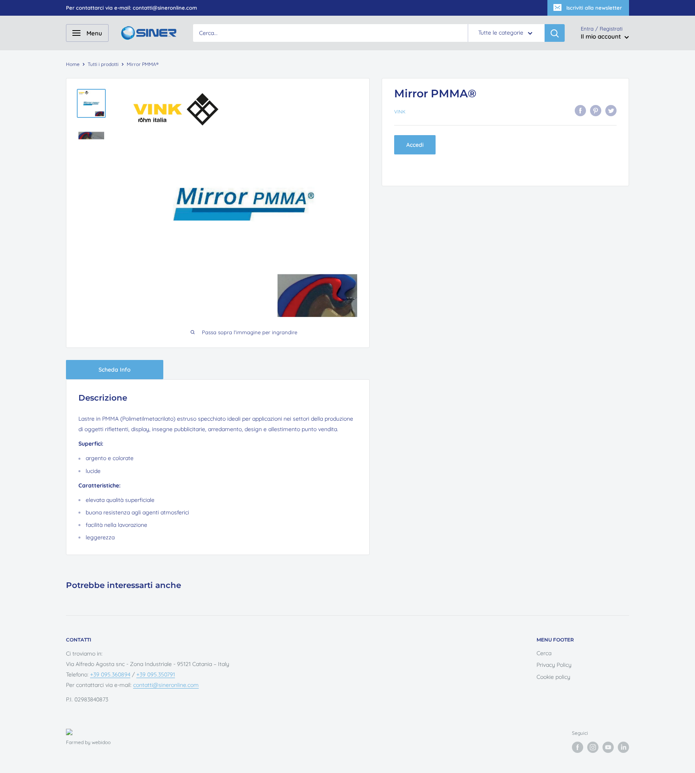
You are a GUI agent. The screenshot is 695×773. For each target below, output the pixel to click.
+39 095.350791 (155, 674)
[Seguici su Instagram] (592, 747)
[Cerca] (555, 33)
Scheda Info (115, 369)
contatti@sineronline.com (166, 685)
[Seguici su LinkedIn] (623, 747)
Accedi (415, 144)
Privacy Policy (554, 664)
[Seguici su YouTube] (608, 747)
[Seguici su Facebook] (577, 747)
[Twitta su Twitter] (611, 110)
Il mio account (602, 37)
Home (73, 64)
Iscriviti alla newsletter (594, 7)
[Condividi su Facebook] (580, 110)
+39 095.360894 (110, 674)
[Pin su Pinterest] (595, 110)
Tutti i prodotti (103, 64)
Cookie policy (553, 676)
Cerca (544, 653)
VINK (399, 112)
